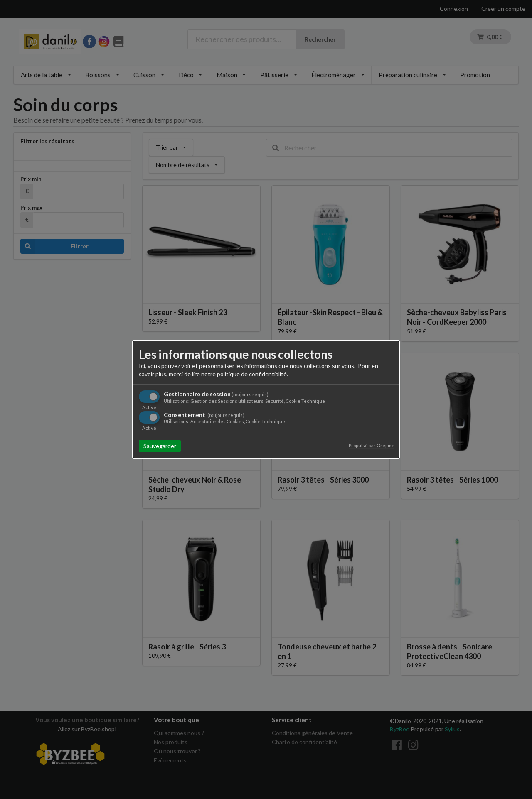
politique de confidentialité (252, 373)
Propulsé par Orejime (371, 445)
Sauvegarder (159, 445)
